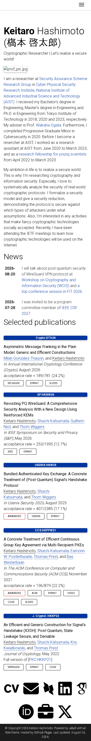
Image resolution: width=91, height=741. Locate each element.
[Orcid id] (26, 712)
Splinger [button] (13, 383)
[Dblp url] (48, 689)
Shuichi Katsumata (53, 421)
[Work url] (45, 712)
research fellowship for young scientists (52, 154)
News (13, 256)
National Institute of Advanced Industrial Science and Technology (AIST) (42, 96)
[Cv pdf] (11, 689)
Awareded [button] (14, 516)
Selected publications (40, 322)
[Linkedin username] (65, 689)
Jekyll (72, 728)
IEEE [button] (10, 451)
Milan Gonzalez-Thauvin (23, 358)
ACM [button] (34, 593)
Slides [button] (53, 383)
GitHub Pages (43, 732)
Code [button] (11, 602)
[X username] (65, 712)
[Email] (31, 689)
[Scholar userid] (81, 689)
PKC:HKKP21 (40, 659)
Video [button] (71, 593)
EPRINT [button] (34, 383)
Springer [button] (13, 667)
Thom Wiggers (32, 426)
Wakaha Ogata (48, 125)
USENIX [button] (36, 516)
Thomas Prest (46, 556)
